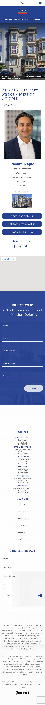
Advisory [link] (22, 532)
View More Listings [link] (22, 232)
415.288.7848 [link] (22, 442)
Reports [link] (22, 525)
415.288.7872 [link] (23, 173)
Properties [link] (22, 518)
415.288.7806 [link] (22, 481)
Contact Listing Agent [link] (22, 224)
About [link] (22, 511)
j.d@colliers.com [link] (22, 440)
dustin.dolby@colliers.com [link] (22, 459)
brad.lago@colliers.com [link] (22, 450)
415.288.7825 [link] (22, 490)
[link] (22, 3)
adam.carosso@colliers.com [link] (22, 488)
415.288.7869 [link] (22, 461)
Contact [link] (22, 539)
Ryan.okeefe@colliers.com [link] (22, 479)
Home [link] (22, 504)
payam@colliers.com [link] (24, 177)
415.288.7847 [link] (22, 452)
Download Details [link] (22, 216)
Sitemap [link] (7, 684)
